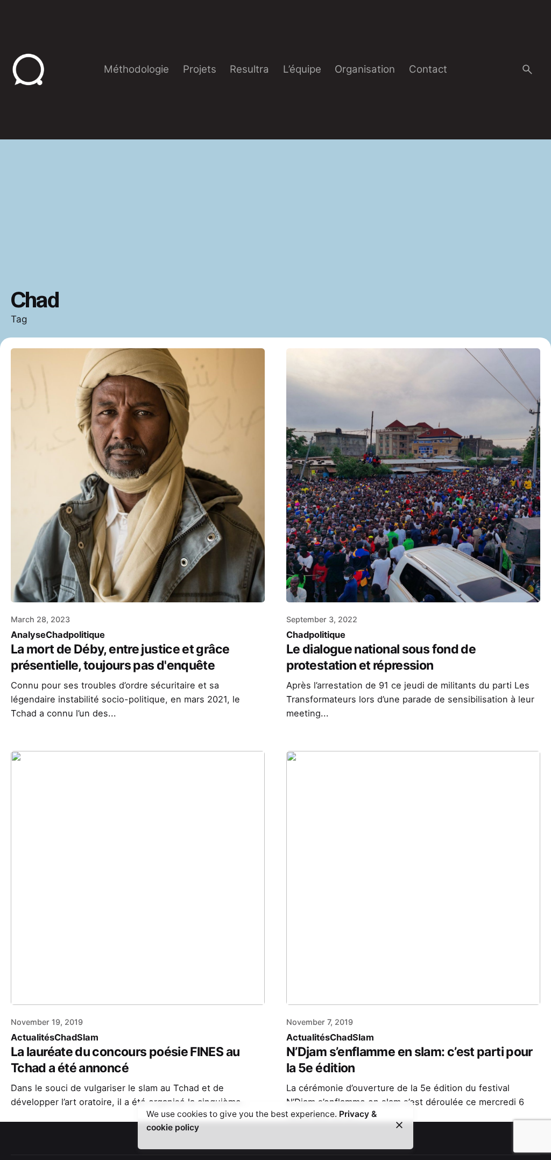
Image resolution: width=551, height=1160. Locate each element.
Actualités (32, 1037)
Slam (87, 1037)
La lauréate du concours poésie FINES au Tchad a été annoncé (125, 1059)
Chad (57, 634)
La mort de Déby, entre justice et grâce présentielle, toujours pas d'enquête (120, 657)
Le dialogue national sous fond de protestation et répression (381, 657)
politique (86, 634)
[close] (399, 1125)
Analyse (28, 634)
